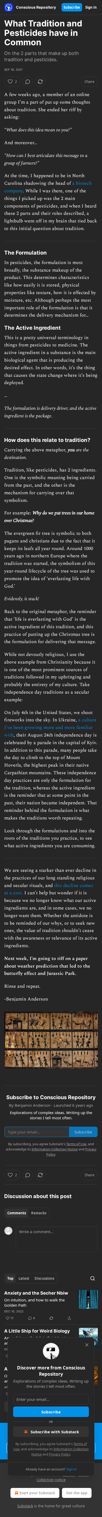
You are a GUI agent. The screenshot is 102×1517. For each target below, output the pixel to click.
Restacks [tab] (38, 1213)
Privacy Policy (59, 1454)
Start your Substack (37, 1492)
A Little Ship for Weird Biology (37, 1331)
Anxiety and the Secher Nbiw (36, 1293)
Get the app (76, 1492)
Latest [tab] (24, 1278)
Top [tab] (10, 1278)
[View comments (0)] (27, 81)
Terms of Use (76, 1144)
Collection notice (51, 1479)
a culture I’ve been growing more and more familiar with (50, 727)
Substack (25, 1505)
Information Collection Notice (55, 1149)
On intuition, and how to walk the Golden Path (34, 1302)
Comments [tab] (16, 1213)
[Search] (92, 1278)
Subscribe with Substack (55, 1431)
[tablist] (26, 1213)
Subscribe (72, 7)
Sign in (91, 7)
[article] (51, 1305)
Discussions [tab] (44, 1278)
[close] (87, 1345)
